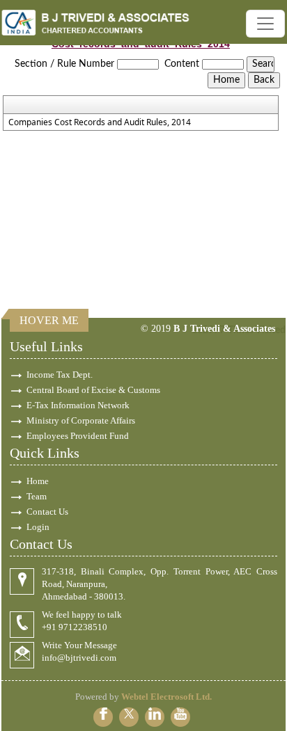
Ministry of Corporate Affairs (80, 420)
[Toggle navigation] (265, 24)
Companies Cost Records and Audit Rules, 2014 (99, 122)
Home (37, 481)
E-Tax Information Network (78, 405)
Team (36, 496)
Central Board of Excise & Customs (93, 390)
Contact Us (47, 511)
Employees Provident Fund (77, 436)
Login (37, 527)
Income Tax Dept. (59, 374)
